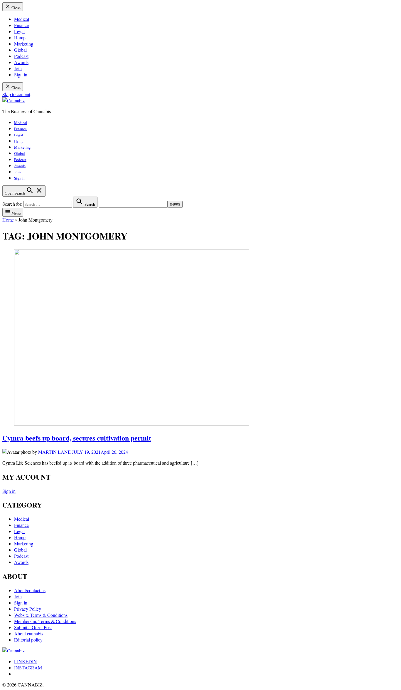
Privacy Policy (27, 609)
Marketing (23, 44)
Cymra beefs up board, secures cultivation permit (76, 438)
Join (18, 68)
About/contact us (30, 590)
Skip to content (16, 94)
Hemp (20, 37)
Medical (21, 19)
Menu (16, 213)
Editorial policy (28, 640)
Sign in (20, 74)
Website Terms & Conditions (41, 615)
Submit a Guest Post (33, 627)
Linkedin (25, 661)
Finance (21, 25)
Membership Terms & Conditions (45, 621)
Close (16, 7)
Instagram (28, 667)
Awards (21, 62)
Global (20, 50)
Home (8, 220)
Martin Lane (54, 452)
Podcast (21, 56)
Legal (19, 31)
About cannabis (28, 633)
